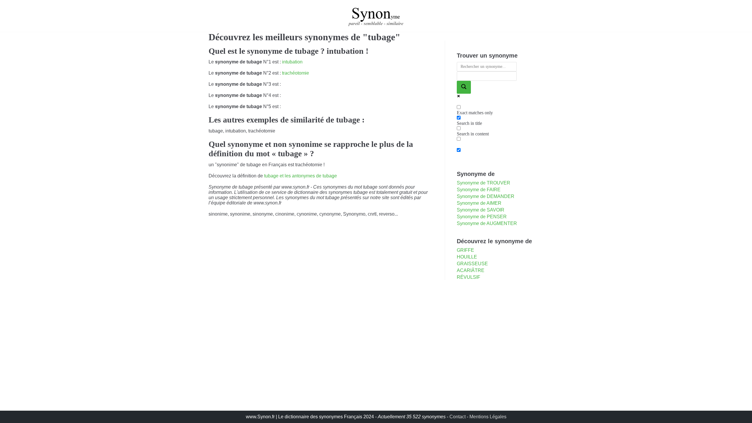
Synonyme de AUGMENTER (487, 223)
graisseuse (472, 263)
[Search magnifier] (464, 87)
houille (467, 256)
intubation (292, 61)
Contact (457, 416)
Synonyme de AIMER (479, 203)
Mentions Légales (487, 416)
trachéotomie (295, 72)
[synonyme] (376, 15)
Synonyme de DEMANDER (485, 196)
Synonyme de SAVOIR (480, 209)
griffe (465, 250)
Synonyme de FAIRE (479, 189)
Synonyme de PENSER (482, 216)
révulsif (468, 277)
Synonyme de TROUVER (483, 182)
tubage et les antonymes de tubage (300, 175)
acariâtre (470, 270)
